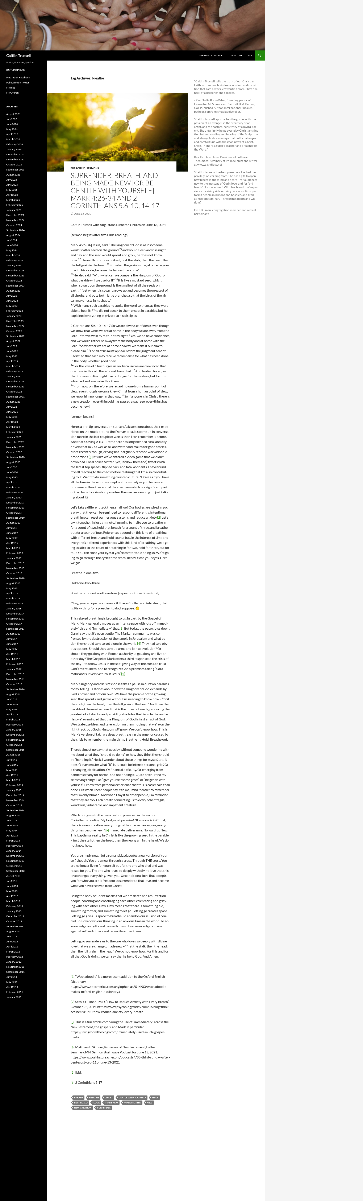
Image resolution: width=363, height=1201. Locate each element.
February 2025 (14, 204)
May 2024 (11, 250)
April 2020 (12, 482)
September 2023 (15, 285)
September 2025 (15, 169)
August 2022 (13, 341)
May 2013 (11, 891)
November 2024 (15, 220)
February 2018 (14, 603)
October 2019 (14, 512)
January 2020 (13, 497)
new (149, 1102)
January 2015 (13, 790)
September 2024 (15, 230)
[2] (159, 517)
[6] (107, 830)
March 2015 (13, 780)
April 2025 (12, 194)
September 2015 (15, 749)
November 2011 (15, 966)
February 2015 (14, 785)
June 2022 (12, 351)
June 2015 (12, 764)
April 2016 (12, 714)
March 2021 (13, 426)
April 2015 (12, 775)
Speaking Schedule (210, 55)
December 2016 (15, 674)
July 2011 (11, 976)
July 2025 (11, 179)
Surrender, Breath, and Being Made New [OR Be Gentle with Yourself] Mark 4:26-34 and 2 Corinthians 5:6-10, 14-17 (115, 190)
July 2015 (11, 759)
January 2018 (13, 608)
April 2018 (12, 593)
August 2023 (13, 290)
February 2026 (14, 144)
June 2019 (12, 532)
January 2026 (13, 149)
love (96, 1102)
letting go (81, 1102)
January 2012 (13, 961)
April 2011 (12, 986)
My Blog (10, 87)
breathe (94, 1097)
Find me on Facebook (18, 77)
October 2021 (14, 391)
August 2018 (13, 583)
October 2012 (14, 921)
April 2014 (12, 835)
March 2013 (13, 901)
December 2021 (15, 381)
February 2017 (14, 664)
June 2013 (12, 886)
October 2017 (14, 623)
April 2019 (12, 542)
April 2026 (12, 134)
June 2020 (12, 472)
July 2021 (11, 406)
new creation (82, 1107)
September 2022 (15, 336)
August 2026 (13, 114)
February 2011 (14, 992)
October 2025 (14, 164)
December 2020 (15, 442)
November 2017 (15, 618)
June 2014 (12, 825)
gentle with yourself (132, 1097)
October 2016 (14, 684)
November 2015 (15, 739)
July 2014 (11, 820)
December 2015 (15, 734)
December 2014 (15, 795)
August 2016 (13, 694)
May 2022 (11, 356)
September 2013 (15, 870)
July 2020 (11, 467)
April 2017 (12, 653)
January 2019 (13, 558)
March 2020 (13, 487)
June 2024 (12, 245)
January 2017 (13, 669)
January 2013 (13, 911)
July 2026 (11, 119)
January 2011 (13, 997)
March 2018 (13, 598)
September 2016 (15, 689)
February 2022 (14, 371)
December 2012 (15, 916)
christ (109, 1097)
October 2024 (14, 225)
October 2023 (14, 280)
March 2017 (13, 659)
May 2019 (11, 537)
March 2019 (13, 548)
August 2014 (13, 815)
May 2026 (11, 129)
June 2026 (12, 124)
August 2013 (13, 875)
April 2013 (12, 896)
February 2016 (14, 724)
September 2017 (15, 628)
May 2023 (11, 305)
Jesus (155, 1097)
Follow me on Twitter (17, 82)
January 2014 (13, 850)
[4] (139, 643)
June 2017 (12, 643)
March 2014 (13, 840)
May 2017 (11, 648)
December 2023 (15, 270)
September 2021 (15, 396)
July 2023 (11, 295)
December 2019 (15, 502)
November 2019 (15, 507)
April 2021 (12, 421)
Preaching (78, 168)
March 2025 (13, 199)
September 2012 (15, 926)
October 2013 (14, 865)
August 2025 (13, 174)
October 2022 (14, 331)
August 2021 (13, 401)
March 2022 (13, 366)
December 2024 (15, 215)
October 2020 (14, 452)
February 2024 (14, 260)
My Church (12, 92)
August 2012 (13, 931)
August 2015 (13, 754)
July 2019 (11, 527)
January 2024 (13, 265)
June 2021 (12, 411)
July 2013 (11, 881)
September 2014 (15, 810)
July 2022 (11, 346)
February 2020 (14, 492)
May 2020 (11, 477)
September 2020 (15, 457)
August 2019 (13, 522)
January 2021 (13, 437)
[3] (122, 628)
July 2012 (11, 936)
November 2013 (15, 860)
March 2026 (13, 139)
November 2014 (15, 800)
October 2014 (14, 805)
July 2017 (11, 638)
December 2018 (15, 563)
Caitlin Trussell (18, 55)
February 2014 (14, 845)
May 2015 (11, 770)
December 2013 (15, 855)
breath (78, 1097)
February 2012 (14, 956)
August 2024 (13, 235)
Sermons (93, 168)
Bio (250, 55)
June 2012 (12, 941)
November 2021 (15, 386)
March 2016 (13, 719)
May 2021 (11, 416)
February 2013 (14, 906)
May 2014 (11, 830)
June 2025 (12, 184)
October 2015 (14, 744)
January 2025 (13, 209)
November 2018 (15, 568)
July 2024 (11, 240)
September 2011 (15, 971)
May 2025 (11, 189)
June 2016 (12, 704)
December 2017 (15, 613)
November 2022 (15, 326)
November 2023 (15, 275)
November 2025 (15, 159)
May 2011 (11, 981)
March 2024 (13, 255)
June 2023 (12, 300)
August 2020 (13, 462)
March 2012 (13, 951)
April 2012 (12, 946)
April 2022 (12, 361)
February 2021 (14, 431)
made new (111, 1102)
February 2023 (14, 310)
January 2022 (13, 376)
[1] (91, 457)
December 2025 (15, 154)
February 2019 (14, 553)
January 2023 (13, 315)
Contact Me (235, 55)
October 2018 (14, 573)
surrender (103, 1107)
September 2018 (15, 578)
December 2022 (15, 320)
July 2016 (11, 699)
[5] (123, 674)
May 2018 (11, 588)
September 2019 (15, 517)
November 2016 (15, 679)
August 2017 (13, 633)
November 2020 (15, 447)
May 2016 (11, 709)
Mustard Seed (132, 1102)
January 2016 (13, 729)
